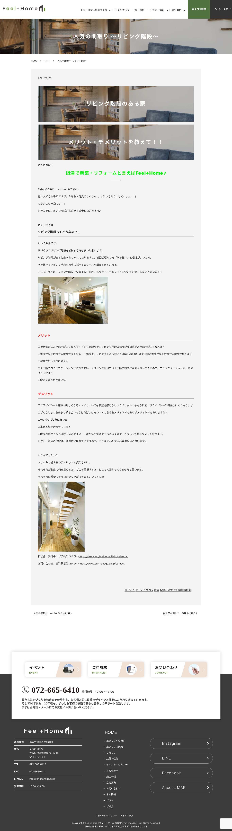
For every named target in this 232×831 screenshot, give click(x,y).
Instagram (171, 743)
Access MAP (174, 787)
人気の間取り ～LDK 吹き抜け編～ (53, 613)
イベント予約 (221, 9)
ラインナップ (122, 9)
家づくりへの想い (115, 740)
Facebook (171, 773)
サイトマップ (126, 815)
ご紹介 (109, 806)
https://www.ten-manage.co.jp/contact (101, 563)
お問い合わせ (113, 788)
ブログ (47, 60)
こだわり (111, 752)
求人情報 (111, 794)
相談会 (187, 590)
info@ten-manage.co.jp (42, 778)
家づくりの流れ (114, 746)
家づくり (130, 590)
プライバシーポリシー (106, 815)
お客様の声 (112, 770)
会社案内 (177, 9)
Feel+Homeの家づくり (94, 9)
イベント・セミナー (117, 764)
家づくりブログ (144, 590)
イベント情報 (157, 9)
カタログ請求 (199, 9)
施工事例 (140, 9)
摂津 (156, 590)
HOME (34, 60)
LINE (166, 758)
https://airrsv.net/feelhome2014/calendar (103, 556)
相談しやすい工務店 (171, 590)
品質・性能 (112, 758)
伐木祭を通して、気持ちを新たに (180, 613)
